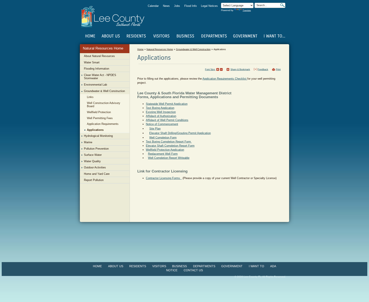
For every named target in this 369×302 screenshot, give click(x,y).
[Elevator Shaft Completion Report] (147, 153)
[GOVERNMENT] (245, 36)
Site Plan (155, 128)
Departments (204, 266)
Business (179, 266)
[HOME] (90, 36)
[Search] (282, 5)
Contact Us (193, 270)
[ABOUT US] (110, 36)
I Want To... (274, 36)
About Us (115, 266)
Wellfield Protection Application (165, 149)
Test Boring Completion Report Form (169, 141)
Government (232, 266)
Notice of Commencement (162, 124)
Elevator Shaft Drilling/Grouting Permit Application (180, 133)
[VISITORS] (161, 36)
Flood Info (190, 5)
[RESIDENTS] (136, 36)
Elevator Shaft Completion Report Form (170, 145)
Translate (247, 10)
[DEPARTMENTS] (214, 36)
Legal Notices (209, 5)
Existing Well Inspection (161, 112)
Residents (137, 266)
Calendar (153, 5)
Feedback (263, 69)
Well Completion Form (163, 137)
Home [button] (115, 16)
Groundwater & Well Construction (193, 49)
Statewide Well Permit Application (166, 103)
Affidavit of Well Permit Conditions (167, 120)
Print (278, 69)
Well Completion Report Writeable (168, 157)
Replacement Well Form (163, 153)
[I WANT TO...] (274, 36)
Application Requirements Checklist (224, 78)
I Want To (256, 266)
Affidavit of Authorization (161, 116)
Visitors (159, 266)
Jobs (177, 5)
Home (90, 36)
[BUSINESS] (185, 36)
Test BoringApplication (160, 107)
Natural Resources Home (103, 48)
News (166, 5)
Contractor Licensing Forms (164, 178)
